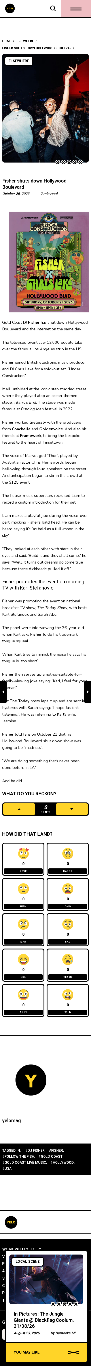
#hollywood (62, 1162)
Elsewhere (25, 41)
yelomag (11, 1120)
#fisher (56, 1150)
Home (6, 41)
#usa (6, 1168)
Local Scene (28, 1261)
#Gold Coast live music (24, 1162)
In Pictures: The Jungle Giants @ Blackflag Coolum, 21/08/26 (44, 1320)
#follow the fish (18, 1156)
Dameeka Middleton (71, 1333)
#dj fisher (35, 1150)
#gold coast (50, 1156)
